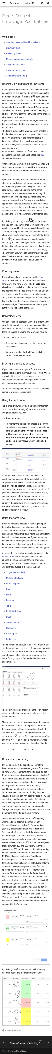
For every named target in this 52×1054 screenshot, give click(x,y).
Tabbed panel (12, 622)
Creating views (13, 48)
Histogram (11, 628)
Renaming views (13, 53)
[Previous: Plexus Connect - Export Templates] (4, 1043)
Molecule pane (13, 583)
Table (8, 606)
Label (8, 594)
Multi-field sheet (14, 611)
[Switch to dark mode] (42, 3)
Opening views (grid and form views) (23, 42)
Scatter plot (11, 633)
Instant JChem (9, 556)
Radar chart (11, 639)
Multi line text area (14, 578)
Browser (10, 600)
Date (8, 589)
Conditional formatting (16, 75)
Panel (8, 617)
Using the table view (15, 64)
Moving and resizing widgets (19, 59)
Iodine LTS (29, 3)
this (42, 155)
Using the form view (15, 70)
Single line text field (15, 572)
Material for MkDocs (18, 1051)
